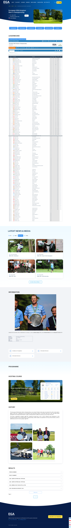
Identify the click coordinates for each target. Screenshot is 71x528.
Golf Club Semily (34, 200)
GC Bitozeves (34, 169)
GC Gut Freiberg (34, 69)
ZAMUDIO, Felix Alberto (18, 194)
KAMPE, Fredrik (17, 103)
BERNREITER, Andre (17, 109)
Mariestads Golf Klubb (35, 103)
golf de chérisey (34, 63)
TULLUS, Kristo (17, 189)
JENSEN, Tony (16, 119)
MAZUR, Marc (16, 58)
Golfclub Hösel (34, 150)
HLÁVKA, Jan (16, 113)
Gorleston (33, 213)
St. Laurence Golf (34, 184)
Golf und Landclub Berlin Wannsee (36, 89)
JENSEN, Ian (16, 98)
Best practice (47, 2)
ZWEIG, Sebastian (17, 205)
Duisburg (33, 164)
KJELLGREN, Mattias (17, 132)
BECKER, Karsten (17, 215)
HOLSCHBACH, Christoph (18, 150)
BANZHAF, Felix (17, 74)
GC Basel (33, 159)
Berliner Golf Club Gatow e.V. (36, 124)
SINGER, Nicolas (17, 64)
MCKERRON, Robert (17, 193)
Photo (21, 235)
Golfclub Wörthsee (34, 109)
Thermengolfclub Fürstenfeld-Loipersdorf (37, 165)
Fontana (33, 220)
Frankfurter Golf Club (35, 74)
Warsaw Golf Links (34, 133)
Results (21, 50)
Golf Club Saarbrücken (35, 218)
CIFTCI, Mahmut (17, 218)
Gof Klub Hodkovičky (35, 185)
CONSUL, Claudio (17, 59)
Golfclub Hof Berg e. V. (35, 214)
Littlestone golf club (34, 209)
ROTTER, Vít (16, 198)
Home (9, 6)
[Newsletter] (70, 527)
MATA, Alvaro (16, 83)
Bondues (33, 64)
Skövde (33, 132)
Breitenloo (33, 155)
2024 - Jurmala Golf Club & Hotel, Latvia (17, 485)
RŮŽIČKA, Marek (17, 127)
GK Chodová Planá (34, 94)
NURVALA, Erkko (17, 195)
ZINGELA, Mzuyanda (17, 94)
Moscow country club (35, 194)
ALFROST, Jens (17, 170)
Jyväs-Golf (33, 149)
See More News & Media (35, 282)
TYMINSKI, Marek (17, 133)
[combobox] (26, 16)
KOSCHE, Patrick (17, 140)
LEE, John (16, 155)
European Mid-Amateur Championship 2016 (17, 39)
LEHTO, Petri (16, 144)
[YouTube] (70, 521)
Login (60, 2)
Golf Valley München (35, 195)
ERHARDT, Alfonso (17, 123)
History (57, 28)
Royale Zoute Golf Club (35, 129)
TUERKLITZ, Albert (17, 108)
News (16, 235)
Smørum (33, 183)
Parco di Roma (34, 145)
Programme (40, 28)
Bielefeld (33, 140)
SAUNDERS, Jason (17, 209)
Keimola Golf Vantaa (35, 179)
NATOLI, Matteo (17, 145)
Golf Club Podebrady (35, 154)
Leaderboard (13, 28)
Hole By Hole (17, 50)
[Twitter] (70, 523)
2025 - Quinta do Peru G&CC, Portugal (17, 481)
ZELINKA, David (17, 104)
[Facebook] (70, 518)
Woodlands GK (34, 174)
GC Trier (33, 215)
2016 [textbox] (26, 15)
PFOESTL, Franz (17, 210)
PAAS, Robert (16, 164)
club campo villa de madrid (35, 93)
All (10, 235)
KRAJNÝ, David (17, 178)
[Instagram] (70, 525)
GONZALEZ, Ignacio (17, 93)
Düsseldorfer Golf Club (35, 59)
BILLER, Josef (16, 208)
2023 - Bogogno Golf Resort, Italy (16, 488)
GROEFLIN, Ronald (17, 159)
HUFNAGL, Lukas (17, 220)
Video (27, 235)
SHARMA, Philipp (17, 78)
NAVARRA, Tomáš (17, 185)
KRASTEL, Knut (17, 219)
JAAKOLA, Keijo (17, 88)
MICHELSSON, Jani (17, 184)
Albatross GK (34, 170)
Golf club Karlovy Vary (35, 113)
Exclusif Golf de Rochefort (35, 203)
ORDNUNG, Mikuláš (17, 134)
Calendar (23, 2)
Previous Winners (13, 472)
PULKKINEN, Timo (17, 175)
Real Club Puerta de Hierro (35, 114)
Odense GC (33, 119)
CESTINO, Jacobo (17, 68)
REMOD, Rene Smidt (17, 183)
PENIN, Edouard (17, 63)
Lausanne (33, 73)
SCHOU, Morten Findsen (18, 79)
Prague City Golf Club (35, 127)
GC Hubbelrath (34, 99)
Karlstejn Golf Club (34, 198)
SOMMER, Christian (17, 99)
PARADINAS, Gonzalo (17, 114)
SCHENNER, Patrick (17, 190)
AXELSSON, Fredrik (17, 174)
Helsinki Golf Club (34, 144)
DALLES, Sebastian (17, 124)
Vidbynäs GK (34, 84)
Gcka (33, 104)
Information (31, 28)
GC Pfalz (33, 219)
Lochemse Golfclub (34, 160)
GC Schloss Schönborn (35, 78)
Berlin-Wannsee (34, 108)
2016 (15, 6)
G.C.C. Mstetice (34, 178)
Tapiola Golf (33, 88)
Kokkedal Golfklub (34, 79)
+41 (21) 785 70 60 (13, 519)
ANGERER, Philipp (17, 165)
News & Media (33, 2)
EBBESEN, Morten (17, 204)
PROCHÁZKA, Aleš (17, 169)
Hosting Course (49, 28)
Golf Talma (33, 175)
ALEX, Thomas (16, 199)
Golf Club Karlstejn (34, 134)
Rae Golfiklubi (34, 189)
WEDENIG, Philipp (17, 69)
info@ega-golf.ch (23, 519)
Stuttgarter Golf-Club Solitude (36, 58)
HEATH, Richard (17, 73)
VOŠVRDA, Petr (17, 200)
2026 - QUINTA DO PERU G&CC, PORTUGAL (17, 478)
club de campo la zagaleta (35, 68)
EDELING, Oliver (17, 128)
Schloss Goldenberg (35, 199)
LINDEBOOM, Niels (17, 160)
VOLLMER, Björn (17, 214)
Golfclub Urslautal (34, 180)
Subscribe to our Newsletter (55, 516)
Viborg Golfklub (34, 98)
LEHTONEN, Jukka (17, 179)
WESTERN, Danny (17, 213)
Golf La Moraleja (34, 83)
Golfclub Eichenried (34, 208)
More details (14, 398)
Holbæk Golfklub (34, 204)
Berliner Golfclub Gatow (35, 128)
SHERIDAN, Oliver (17, 129)
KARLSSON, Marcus (17, 84)
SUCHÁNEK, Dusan (17, 154)
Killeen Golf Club (34, 118)
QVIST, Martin (16, 139)
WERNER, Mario (17, 180)
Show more (35, 492)
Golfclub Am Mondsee (35, 190)
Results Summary (13, 475)
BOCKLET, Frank (17, 188)
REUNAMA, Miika (17, 149)
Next (60, 28)
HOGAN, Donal (17, 118)
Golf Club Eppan (34, 210)
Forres (33, 193)
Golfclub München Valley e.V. (36, 188)
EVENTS (13, 6)
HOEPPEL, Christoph (17, 89)
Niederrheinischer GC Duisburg (36, 205)
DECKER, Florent (17, 203)
